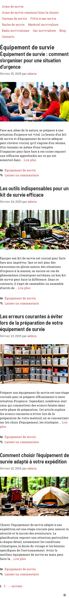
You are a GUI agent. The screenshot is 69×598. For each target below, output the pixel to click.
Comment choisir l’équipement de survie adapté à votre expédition (34, 458)
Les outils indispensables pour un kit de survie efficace (34, 191)
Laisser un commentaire (22, 175)
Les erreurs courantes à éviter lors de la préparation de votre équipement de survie (31, 322)
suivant (15, 586)
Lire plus (30, 160)
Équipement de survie (20, 170)
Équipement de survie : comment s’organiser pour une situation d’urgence (34, 60)
